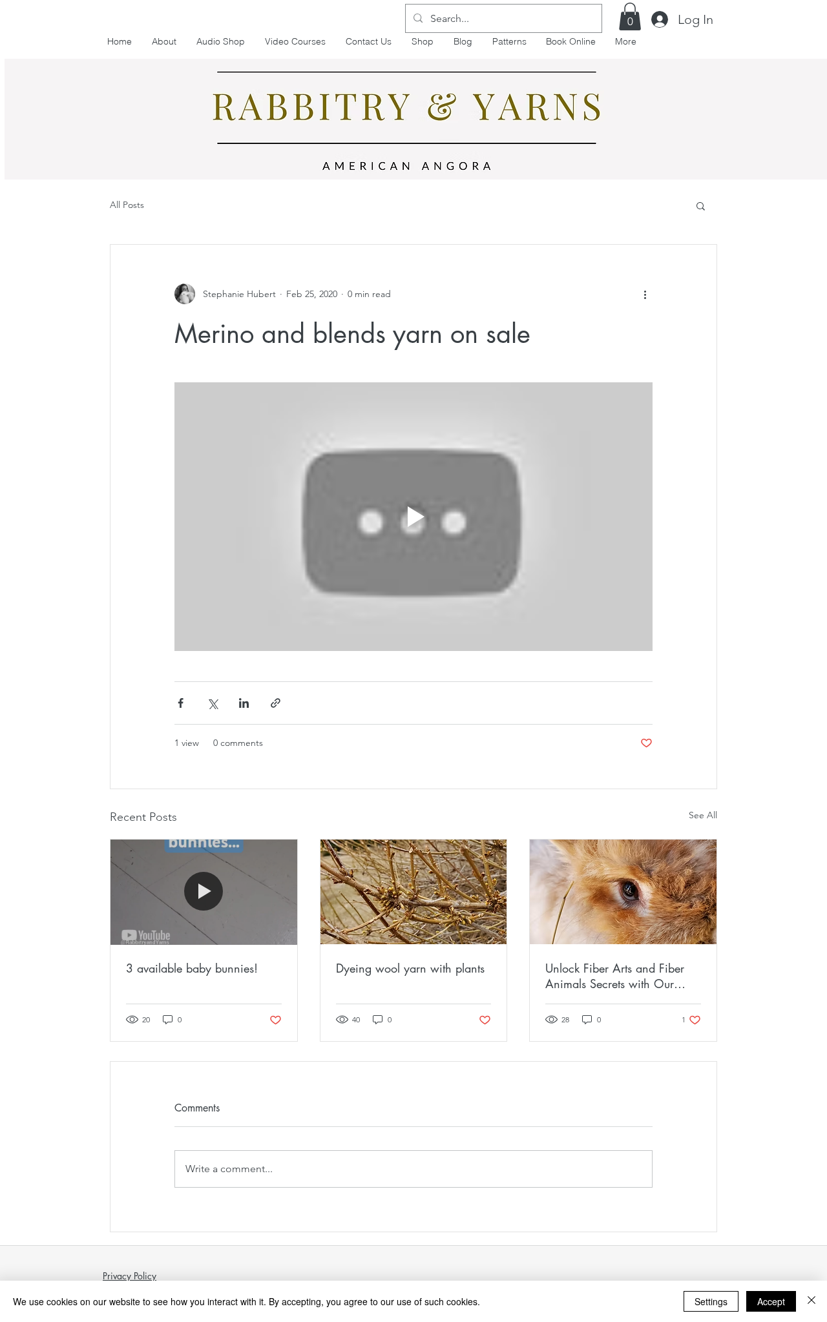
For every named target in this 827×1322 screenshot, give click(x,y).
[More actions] (645, 294)
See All (703, 815)
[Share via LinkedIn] (244, 703)
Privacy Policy (129, 1276)
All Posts (127, 205)
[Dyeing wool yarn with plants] (413, 892)
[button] (630, 16)
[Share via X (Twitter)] (212, 703)
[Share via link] (275, 703)
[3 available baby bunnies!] (203, 892)
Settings (711, 1301)
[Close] (811, 1301)
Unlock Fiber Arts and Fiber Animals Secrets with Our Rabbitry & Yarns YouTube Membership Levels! (614, 975)
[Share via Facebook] (180, 703)
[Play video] (413, 516)
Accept (771, 1301)
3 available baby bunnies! (192, 968)
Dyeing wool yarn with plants (410, 968)
